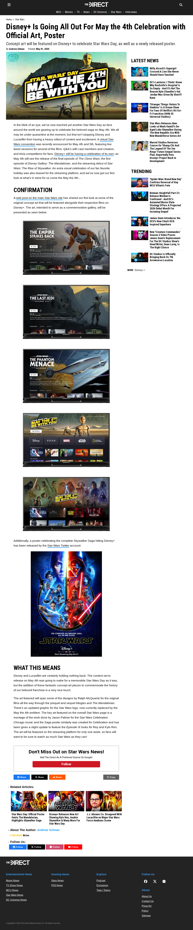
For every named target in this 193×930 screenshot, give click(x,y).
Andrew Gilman (16, 49)
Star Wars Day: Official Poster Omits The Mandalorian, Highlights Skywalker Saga (28, 817)
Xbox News (57, 880)
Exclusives (102, 885)
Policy (145, 911)
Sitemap (146, 915)
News (87, 12)
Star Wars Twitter (58, 545)
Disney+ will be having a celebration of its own (84, 153)
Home (9, 19)
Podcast (100, 880)
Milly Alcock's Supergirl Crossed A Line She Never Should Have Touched (164, 71)
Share (23, 777)
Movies (69, 12)
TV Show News (14, 885)
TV (78, 12)
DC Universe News (16, 900)
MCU (58, 12)
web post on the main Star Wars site (39, 197)
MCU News (12, 890)
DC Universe (100, 12)
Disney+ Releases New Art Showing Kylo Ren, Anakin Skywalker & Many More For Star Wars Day (64, 819)
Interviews (131, 12)
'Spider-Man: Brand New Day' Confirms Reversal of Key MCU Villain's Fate (166, 182)
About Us (147, 896)
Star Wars (116, 12)
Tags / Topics (103, 890)
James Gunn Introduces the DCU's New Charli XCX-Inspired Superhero (165, 221)
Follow (19, 847)
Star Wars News (14, 895)
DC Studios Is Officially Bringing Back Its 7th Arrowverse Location (163, 257)
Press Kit (146, 906)
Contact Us (148, 901)
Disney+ (139, 270)
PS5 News (57, 885)
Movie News (12, 880)
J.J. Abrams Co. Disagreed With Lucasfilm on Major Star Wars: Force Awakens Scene (104, 817)
